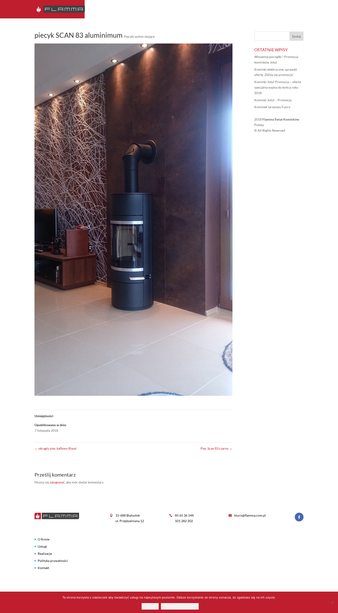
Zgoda (150, 606)
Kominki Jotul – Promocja (273, 100)
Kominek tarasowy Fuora (272, 107)
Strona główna (189, 9)
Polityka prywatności (53, 561)
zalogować (57, 482)
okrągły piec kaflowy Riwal (55, 448)
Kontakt (296, 9)
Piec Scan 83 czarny (216, 448)
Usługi (252, 9)
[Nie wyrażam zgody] (332, 602)
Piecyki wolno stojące (139, 36)
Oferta (235, 9)
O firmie (216, 9)
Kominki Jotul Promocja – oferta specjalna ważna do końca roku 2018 (277, 87)
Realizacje (273, 9)
